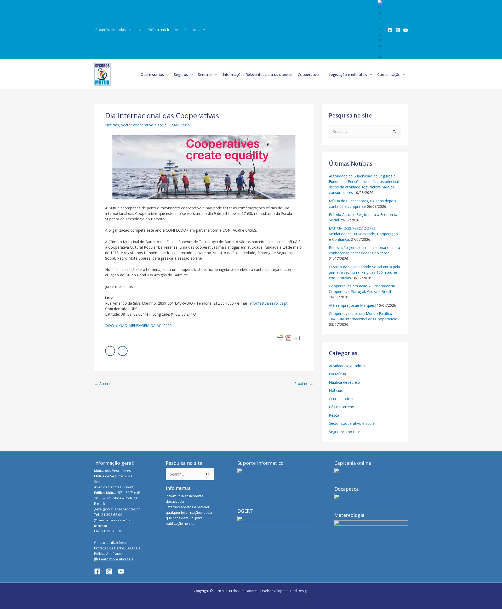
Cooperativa (308, 74)
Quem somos (152, 74)
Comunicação (389, 74)
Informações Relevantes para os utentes (258, 74)
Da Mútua (337, 373)
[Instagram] (397, 30)
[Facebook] (389, 30)
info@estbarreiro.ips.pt (268, 303)
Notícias (112, 124)
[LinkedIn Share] (123, 351)
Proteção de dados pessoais (118, 29)
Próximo (303, 383)
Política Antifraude (108, 553)
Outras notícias (342, 398)
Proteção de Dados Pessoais (117, 548)
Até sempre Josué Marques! (352, 305)
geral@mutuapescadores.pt (117, 509)
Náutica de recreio (344, 382)
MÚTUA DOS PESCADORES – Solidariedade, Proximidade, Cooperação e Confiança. (363, 234)
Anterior (104, 383)
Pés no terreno (341, 406)
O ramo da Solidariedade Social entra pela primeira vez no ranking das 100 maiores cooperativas (364, 272)
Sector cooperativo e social (144, 124)
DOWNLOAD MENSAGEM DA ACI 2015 (138, 325)
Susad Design (298, 590)
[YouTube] (405, 30)
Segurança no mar (344, 431)
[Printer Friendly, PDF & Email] (288, 338)
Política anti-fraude (163, 29)
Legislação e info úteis (348, 74)
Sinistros (205, 74)
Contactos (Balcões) (110, 542)
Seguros (181, 74)
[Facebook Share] (110, 351)
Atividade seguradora (347, 365)
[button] (202, 30)
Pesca (334, 415)
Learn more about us (116, 559)
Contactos (192, 29)
